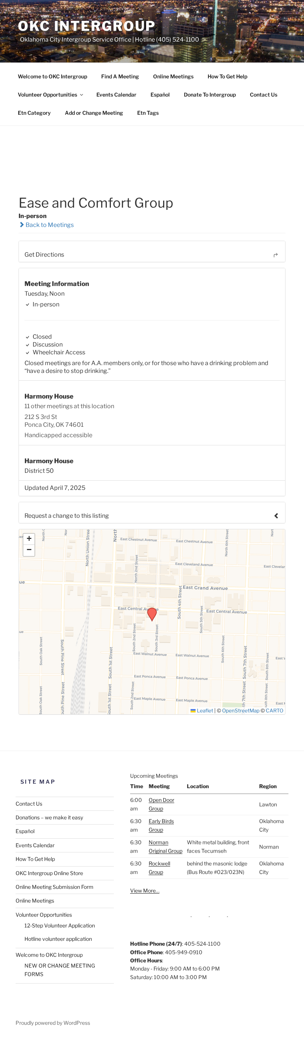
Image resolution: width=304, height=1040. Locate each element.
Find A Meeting (120, 76)
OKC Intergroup (87, 26)
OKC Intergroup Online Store (49, 873)
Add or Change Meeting (94, 113)
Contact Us (263, 94)
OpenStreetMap (241, 711)
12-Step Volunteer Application (59, 925)
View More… (144, 890)
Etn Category (34, 113)
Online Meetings (173, 76)
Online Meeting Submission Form (54, 887)
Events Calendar (116, 94)
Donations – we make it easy (49, 817)
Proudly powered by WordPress (53, 1023)
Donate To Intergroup (210, 94)
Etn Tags (148, 113)
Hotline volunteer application (58, 939)
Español (160, 94)
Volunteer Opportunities (47, 94)
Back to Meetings (49, 224)
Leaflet (204, 711)
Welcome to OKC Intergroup (52, 76)
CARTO (274, 711)
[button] (149, 610)
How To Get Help (227, 76)
